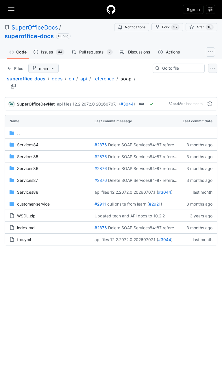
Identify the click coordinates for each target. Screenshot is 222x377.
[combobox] (181, 68)
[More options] (212, 68)
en (71, 79)
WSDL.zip (26, 215)
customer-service (33, 204)
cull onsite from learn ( (128, 204)
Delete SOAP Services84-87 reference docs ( (151, 144)
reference (103, 79)
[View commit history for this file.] (210, 104)
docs (57, 79)
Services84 (27, 144)
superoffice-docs (29, 36)
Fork (169, 27)
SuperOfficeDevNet (36, 103)
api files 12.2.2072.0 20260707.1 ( (89, 103)
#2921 (155, 204)
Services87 (27, 180)
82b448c (176, 103)
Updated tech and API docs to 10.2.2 (130, 215)
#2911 (100, 204)
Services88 (27, 192)
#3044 (127, 103)
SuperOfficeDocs (35, 27)
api (83, 79)
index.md (26, 227)
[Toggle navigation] (11, 9)
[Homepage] (111, 9)
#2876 (101, 144)
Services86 (27, 168)
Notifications (135, 27)
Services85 (27, 156)
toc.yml (24, 239)
